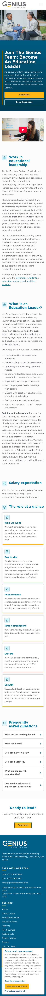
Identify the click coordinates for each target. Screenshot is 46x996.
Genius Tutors (8, 913)
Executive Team (9, 922)
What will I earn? (13, 744)
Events (5, 942)
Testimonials (8, 934)
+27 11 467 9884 (14, 874)
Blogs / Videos (9, 938)
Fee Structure (8, 930)
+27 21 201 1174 (14, 878)
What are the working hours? (20, 735)
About (5, 909)
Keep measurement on (17, 986)
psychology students (26, 278)
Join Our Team (9, 946)
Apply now (24, 95)
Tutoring (6, 926)
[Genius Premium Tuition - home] (14, 4)
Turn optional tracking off (15, 991)
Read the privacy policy (15, 981)
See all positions (24, 102)
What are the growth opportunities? (16, 772)
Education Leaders (11, 917)
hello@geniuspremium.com (15, 882)
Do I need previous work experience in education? (18, 785)
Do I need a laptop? (15, 762)
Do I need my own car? (17, 753)
